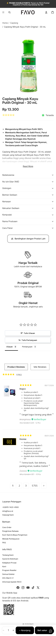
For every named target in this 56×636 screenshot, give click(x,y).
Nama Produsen (9, 221)
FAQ (4, 542)
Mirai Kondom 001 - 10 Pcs (30, 474)
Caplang (14, 23)
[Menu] (3, 12)
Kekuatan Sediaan (10, 208)
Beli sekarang (44, 630)
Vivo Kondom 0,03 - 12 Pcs (30, 423)
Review (23, 439)
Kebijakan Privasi (9, 563)
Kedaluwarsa (8, 175)
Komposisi (7, 214)
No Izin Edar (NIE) (10, 181)
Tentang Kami (7, 555)
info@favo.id (7, 511)
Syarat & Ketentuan (10, 559)
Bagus (23, 388)
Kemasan (6, 201)
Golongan (6, 188)
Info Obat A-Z (7, 578)
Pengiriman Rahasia (10, 531)
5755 (35, 485)
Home (5, 23)
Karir (4, 566)
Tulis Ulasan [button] (29, 333)
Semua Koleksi (8, 574)
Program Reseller (9, 570)
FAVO (31, 624)
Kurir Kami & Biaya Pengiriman (14, 535)
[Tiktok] (33, 587)
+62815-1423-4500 (10, 507)
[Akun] (46, 12)
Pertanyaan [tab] (27, 346)
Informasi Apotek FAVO (11, 582)
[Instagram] (23, 587)
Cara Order (6, 527)
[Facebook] (18, 587)
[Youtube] (28, 587)
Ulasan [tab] (9, 346)
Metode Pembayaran (10, 539)
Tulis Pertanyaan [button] (29, 340)
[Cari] (9, 12)
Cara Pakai (7, 228)
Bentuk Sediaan (9, 195)
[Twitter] (38, 587)
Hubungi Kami (8, 515)
